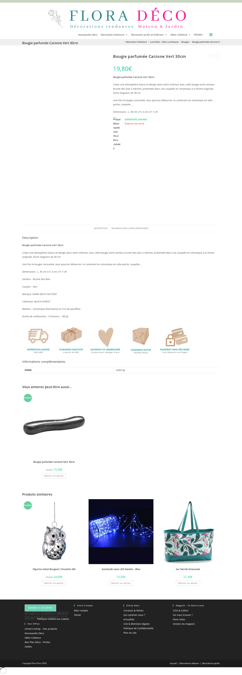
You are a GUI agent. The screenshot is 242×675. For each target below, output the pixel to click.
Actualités (128, 619)
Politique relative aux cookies (53, 618)
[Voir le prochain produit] (217, 56)
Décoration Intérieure (112, 34)
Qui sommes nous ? (134, 614)
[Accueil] (122, 41)
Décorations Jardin (211, 663)
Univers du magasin (184, 623)
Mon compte (81, 610)
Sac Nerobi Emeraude (188, 569)
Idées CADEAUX (178, 34)
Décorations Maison (189, 663)
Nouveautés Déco (87, 34)
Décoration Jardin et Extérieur (147, 34)
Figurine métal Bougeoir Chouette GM (54, 569)
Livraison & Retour (133, 610)
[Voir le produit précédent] (211, 56)
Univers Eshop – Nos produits (41, 628)
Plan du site (129, 632)
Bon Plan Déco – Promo (37, 642)
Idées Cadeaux (33, 637)
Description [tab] (101, 228)
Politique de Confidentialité (138, 628)
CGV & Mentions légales (136, 623)
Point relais (179, 619)
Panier (77, 614)
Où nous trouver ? (183, 614)
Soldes (28, 646)
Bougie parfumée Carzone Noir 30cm (54, 461)
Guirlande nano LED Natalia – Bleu (121, 569)
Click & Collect (180, 610)
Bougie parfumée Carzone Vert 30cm (210, 41)
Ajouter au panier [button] (54, 475)
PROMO (198, 34)
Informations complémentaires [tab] (129, 228)
